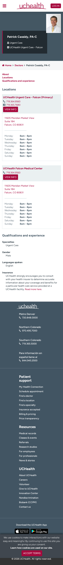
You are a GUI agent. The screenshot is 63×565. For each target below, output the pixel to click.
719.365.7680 (13, 104)
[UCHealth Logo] (28, 306)
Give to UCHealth (28, 488)
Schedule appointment (31, 391)
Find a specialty (27, 405)
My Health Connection (31, 386)
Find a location (26, 400)
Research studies (28, 446)
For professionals (28, 456)
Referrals (24, 442)
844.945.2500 (29, 360)
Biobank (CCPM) (28, 502)
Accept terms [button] (32, 553)
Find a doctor (26, 396)
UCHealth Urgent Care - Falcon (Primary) (28, 97)
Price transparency (29, 418)
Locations (7, 77)
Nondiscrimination (28, 497)
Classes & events (28, 437)
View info (10, 109)
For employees (27, 451)
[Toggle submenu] (4, 6)
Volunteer (24, 484)
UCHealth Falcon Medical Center (22, 168)
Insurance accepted (29, 409)
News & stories (27, 460)
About (5, 74)
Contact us (25, 506)
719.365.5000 (29, 343)
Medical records (27, 433)
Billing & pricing (27, 414)
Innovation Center (28, 493)
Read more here (33, 289)
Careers (23, 479)
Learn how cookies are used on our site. (31, 547)
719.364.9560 (13, 101)
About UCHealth (27, 475)
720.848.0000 (30, 317)
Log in (55, 6)
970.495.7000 (29, 330)
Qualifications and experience (18, 80)
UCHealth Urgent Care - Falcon (26, 47)
